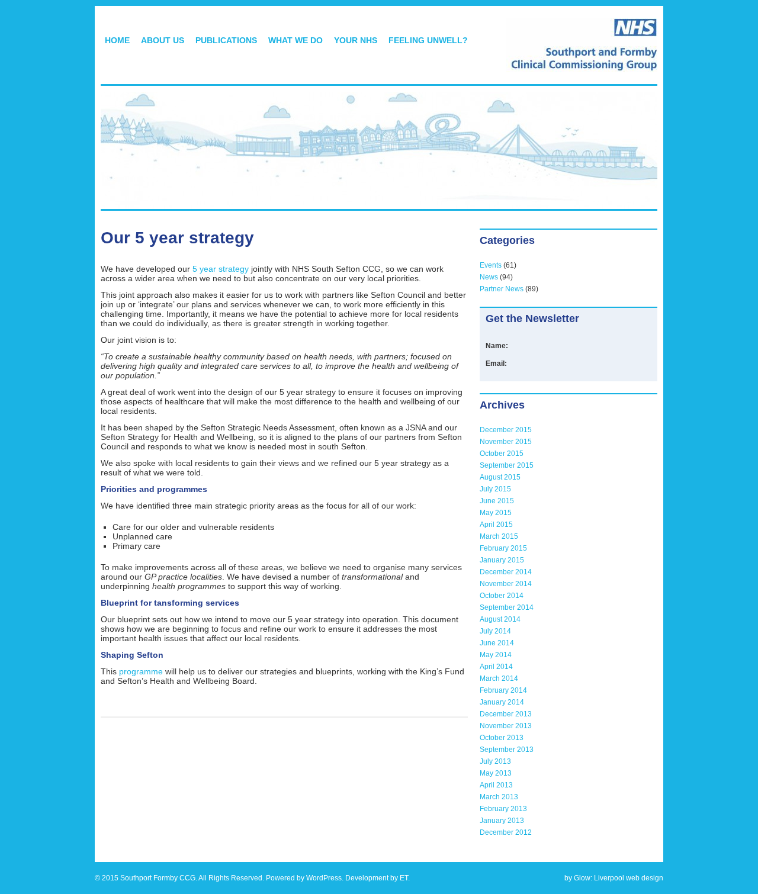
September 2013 (507, 749)
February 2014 (503, 690)
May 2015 (496, 513)
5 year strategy (220, 269)
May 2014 (496, 655)
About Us (162, 40)
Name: (497, 346)
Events (491, 265)
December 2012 (506, 832)
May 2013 (496, 773)
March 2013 (499, 797)
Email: (496, 363)
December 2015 (506, 430)
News (489, 277)
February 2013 (503, 809)
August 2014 (500, 619)
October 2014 (501, 595)
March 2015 (499, 536)
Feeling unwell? (428, 40)
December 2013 (506, 714)
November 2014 (506, 584)
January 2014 (502, 702)
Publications (226, 40)
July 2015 (495, 489)
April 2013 (496, 785)
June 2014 (497, 643)
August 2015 (500, 477)
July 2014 (495, 631)
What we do (295, 40)
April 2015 (496, 524)
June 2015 (497, 501)
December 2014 (506, 572)
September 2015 (507, 465)
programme (141, 671)
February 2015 (503, 548)
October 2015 (501, 453)
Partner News (501, 289)
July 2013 (495, 761)
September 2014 (507, 607)
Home (117, 40)
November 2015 (506, 442)
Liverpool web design (628, 878)
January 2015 (502, 560)
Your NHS (355, 40)
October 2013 (501, 738)
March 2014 (499, 678)
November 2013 (506, 726)
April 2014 (496, 667)
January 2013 (502, 820)
